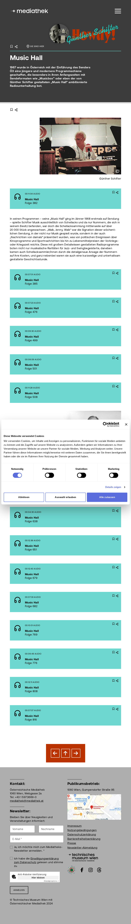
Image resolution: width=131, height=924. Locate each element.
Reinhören (57, 198)
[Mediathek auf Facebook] (82, 870)
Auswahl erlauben (65, 497)
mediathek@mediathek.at (27, 800)
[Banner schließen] (126, 424)
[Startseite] (29, 10)
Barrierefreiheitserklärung (83, 838)
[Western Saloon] (55, 753)
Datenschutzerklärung (81, 834)
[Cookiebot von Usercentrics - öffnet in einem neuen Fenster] (105, 424)
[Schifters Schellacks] (76, 753)
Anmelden (19, 890)
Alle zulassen (107, 497)
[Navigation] (118, 11)
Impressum (74, 825)
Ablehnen (24, 497)
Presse (71, 843)
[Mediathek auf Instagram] (90, 870)
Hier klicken (38, 877)
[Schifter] (84, 33)
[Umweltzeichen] (71, 869)
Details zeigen (113, 487)
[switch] (49, 475)
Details (80, 198)
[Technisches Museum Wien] (82, 857)
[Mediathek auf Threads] (99, 870)
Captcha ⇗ (51, 881)
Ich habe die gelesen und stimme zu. (38, 862)
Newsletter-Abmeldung (82, 847)
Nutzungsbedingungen (82, 830)
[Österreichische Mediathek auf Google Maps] (94, 806)
